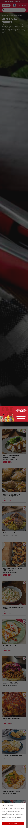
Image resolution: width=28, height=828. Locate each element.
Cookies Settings (13, 823)
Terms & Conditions (11, 819)
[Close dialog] (27, 407)
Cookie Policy (4, 819)
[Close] (24, 805)
